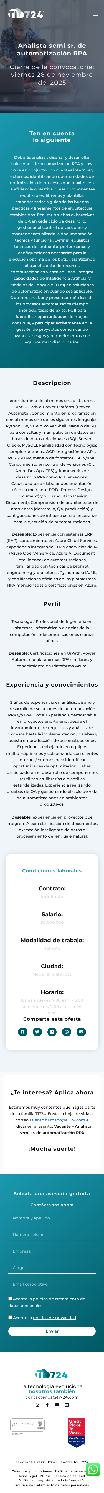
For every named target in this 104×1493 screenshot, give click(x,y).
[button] (22, 1032)
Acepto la (44, 1317)
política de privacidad (54, 1317)
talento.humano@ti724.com (57, 1120)
